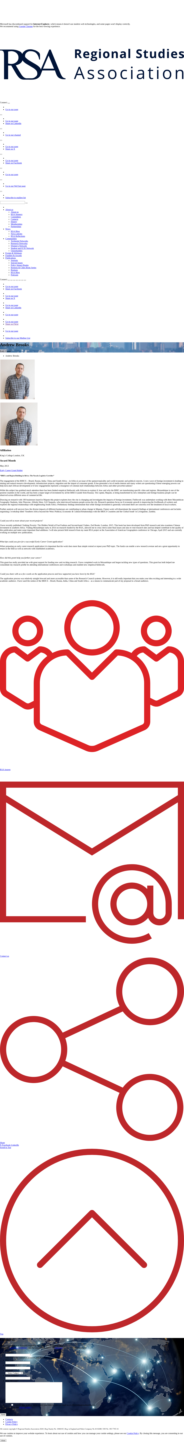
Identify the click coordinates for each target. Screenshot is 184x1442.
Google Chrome (26, 26)
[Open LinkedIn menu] (1, 114)
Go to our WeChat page (15, 186)
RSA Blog (15, 231)
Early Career (5, 470)
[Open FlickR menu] (19, 280)
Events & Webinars (13, 253)
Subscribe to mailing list (15, 197)
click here (59, 1348)
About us (9, 209)
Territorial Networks (19, 241)
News (7, 229)
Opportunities (16, 251)
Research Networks (19, 243)
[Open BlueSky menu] (9, 103)
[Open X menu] (1, 140)
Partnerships (16, 226)
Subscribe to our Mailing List (17, 338)
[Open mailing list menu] (1, 191)
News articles (16, 234)
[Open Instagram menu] (1, 168)
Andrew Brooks (12, 356)
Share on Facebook (13, 163)
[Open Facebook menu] (1, 154)
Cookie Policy (11, 1422)
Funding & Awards (13, 255)
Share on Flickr (11, 324)
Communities (11, 238)
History (14, 222)
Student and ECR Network (22, 248)
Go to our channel (13, 135)
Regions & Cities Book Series (23, 267)
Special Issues (17, 263)
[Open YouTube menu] (1, 128)
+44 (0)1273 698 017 (18, 1348)
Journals (14, 260)
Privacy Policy (11, 1424)
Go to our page (11, 109)
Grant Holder (17, 470)
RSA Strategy (16, 214)
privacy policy (25, 1407)
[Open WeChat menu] (1, 179)
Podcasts (14, 275)
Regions (14, 270)
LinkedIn (15, 1145)
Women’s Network (19, 246)
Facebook (6, 1145)
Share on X (10, 149)
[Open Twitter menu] (11, 280)
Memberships (16, 224)
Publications (10, 258)
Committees (16, 217)
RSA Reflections (18, 236)
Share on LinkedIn (13, 123)
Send (3, 1415)
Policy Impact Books (20, 265)
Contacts (14, 219)
